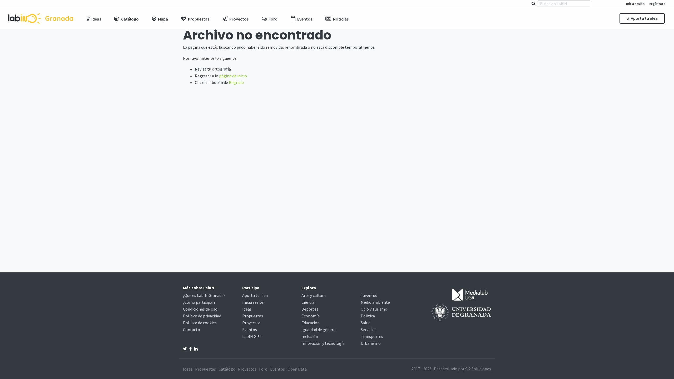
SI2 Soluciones (478, 368)
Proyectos (251, 323)
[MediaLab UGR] (470, 294)
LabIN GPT (252, 336)
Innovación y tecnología (323, 343)
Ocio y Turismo (374, 309)
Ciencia (307, 302)
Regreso (236, 82)
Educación (310, 323)
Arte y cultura (313, 295)
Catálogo (227, 369)
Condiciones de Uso (200, 309)
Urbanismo (371, 343)
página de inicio (233, 75)
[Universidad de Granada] (461, 312)
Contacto (191, 329)
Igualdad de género (318, 329)
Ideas (247, 309)
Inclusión (309, 336)
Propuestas (252, 316)
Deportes (309, 309)
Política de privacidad (202, 316)
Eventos (249, 329)
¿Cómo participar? (199, 302)
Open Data (297, 369)
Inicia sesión (635, 4)
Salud (365, 323)
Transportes (372, 336)
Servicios (368, 329)
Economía (310, 316)
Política (368, 316)
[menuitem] (94, 18)
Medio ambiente (375, 302)
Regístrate (657, 4)
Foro (263, 369)
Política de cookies (200, 323)
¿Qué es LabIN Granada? (204, 295)
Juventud (369, 295)
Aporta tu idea (644, 18)
